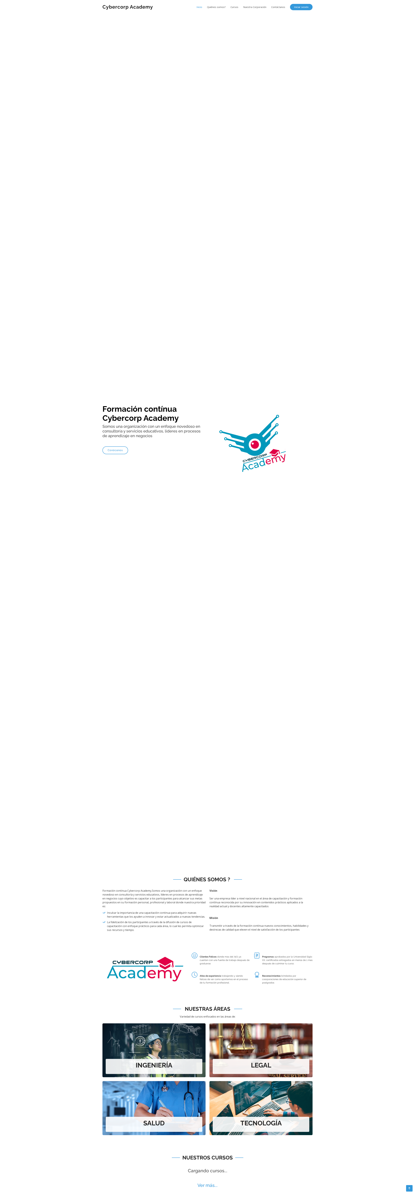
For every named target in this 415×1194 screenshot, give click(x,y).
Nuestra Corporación (254, 7)
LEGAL (261, 1065)
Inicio (199, 7)
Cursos (234, 7)
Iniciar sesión (301, 7)
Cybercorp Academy (127, 7)
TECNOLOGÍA (261, 1123)
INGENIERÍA (154, 1065)
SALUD (154, 1123)
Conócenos (115, 450)
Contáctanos (278, 7)
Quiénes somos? (216, 7)
